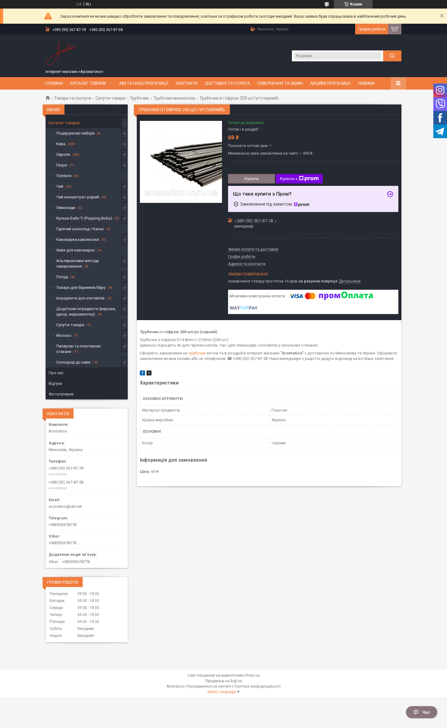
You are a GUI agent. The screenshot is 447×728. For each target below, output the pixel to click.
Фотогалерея (61, 394)
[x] (149, 374)
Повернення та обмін (280, 83)
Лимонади (65, 207)
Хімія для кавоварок (75, 250)
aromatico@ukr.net (65, 506)
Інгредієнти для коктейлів (80, 298)
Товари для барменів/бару (81, 287)
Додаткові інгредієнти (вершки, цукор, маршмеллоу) (86, 311)
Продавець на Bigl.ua (223, 681)
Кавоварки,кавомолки (77, 239)
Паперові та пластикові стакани (78, 349)
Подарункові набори (75, 133)
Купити (251, 178)
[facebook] (142, 374)
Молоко (63, 335)
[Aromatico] (61, 52)
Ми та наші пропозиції (144, 83)
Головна (54, 83)
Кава (60, 144)
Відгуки (55, 383)
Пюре (61, 165)
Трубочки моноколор (174, 98)
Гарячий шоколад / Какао (80, 229)
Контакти (187, 83)
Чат (426, 712)
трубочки (197, 353)
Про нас (56, 373)
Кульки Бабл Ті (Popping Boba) (84, 218)
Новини (366, 83)
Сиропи (63, 154)
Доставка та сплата (227, 83)
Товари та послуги (72, 98)
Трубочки (139, 98)
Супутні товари (110, 98)
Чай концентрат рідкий (77, 197)
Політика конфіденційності (257, 686)
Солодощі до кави (73, 362)
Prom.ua (253, 675)
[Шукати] (392, 55)
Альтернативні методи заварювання (77, 263)
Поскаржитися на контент (209, 686)
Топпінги (63, 175)
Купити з (288, 178)
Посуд (62, 277)
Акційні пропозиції (330, 83)
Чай (59, 186)
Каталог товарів (88, 83)
